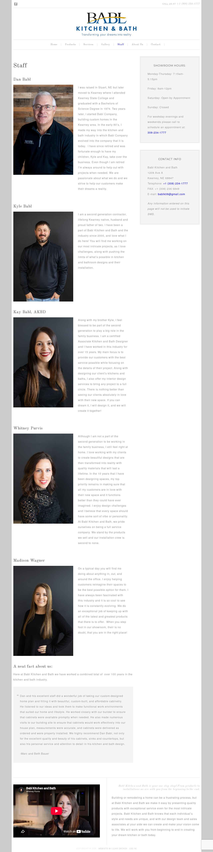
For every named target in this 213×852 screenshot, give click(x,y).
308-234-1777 (157, 132)
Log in (132, 848)
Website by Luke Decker (112, 848)
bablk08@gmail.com (171, 194)
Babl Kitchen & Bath (106, 21)
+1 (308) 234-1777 (188, 4)
